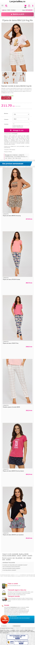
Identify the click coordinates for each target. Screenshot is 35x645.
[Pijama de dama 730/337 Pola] (17, 318)
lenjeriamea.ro (13, 607)
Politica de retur (15, 631)
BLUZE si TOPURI (23, 554)
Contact (1, 630)
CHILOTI (19, 555)
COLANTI (29, 555)
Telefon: (27, 10)
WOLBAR (28, 558)
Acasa (4, 10)
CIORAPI (24, 555)
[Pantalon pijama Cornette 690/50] (17, 382)
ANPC (28, 631)
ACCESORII (15, 554)
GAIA (3, 559)
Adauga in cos (17, 130)
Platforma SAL (5, 632)
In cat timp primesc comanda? (9, 570)
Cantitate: (6, 124)
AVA (14, 558)
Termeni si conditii (23, 630)
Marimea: (6, 113)
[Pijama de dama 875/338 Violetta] (17, 254)
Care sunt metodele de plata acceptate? (11, 568)
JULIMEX (8, 559)
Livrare (17, 630)
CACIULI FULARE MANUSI (9, 555)
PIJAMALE (13, 10)
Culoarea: (6, 119)
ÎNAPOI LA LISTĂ (18, 14)
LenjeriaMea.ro (17, 1)
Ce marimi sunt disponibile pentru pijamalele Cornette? (15, 564)
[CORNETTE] (6, 98)
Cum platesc (13, 630)
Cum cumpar (7, 630)
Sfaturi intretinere (23, 631)
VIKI (24, 558)
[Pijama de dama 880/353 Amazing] (17, 190)
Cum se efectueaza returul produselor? (11, 566)
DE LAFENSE (19, 558)
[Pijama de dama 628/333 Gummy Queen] (17, 445)
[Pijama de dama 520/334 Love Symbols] (17, 509)
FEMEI (8, 10)
